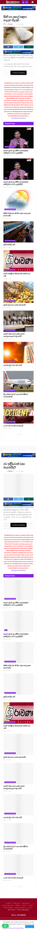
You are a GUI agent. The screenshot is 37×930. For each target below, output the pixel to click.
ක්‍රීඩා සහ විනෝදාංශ (20, 907)
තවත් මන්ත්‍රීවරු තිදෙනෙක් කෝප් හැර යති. (16, 274)
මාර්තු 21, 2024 (7, 155)
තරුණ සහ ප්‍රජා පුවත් (7, 905)
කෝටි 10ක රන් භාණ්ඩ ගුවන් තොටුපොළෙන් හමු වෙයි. (13, 335)
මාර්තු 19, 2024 (7, 247)
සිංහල (26, 2)
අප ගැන (30, 907)
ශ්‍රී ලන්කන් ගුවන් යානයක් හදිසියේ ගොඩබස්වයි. (15, 395)
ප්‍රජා (6, 178)
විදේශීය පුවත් (16, 903)
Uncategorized (10, 146)
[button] (5, 926)
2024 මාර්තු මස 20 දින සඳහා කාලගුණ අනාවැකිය (17, 214)
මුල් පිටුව (8, 903)
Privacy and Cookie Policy (16, 928)
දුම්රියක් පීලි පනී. (9, 244)
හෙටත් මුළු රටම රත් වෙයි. (12, 365)
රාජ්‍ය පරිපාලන (26, 903)
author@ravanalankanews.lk (18, 118)
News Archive (11, 910)
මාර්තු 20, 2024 (7, 187)
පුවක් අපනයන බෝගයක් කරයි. (14, 305)
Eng (23, 2)
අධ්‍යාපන (24, 905)
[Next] (20, 434)
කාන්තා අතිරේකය (8, 907)
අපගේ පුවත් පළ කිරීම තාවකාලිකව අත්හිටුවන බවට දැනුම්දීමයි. (15, 151)
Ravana (10, 24)
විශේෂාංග (30, 905)
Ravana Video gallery (23, 910)
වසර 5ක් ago (19, 24)
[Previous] (16, 434)
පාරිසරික (17, 905)
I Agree (30, 927)
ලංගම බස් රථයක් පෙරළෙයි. (13, 425)
